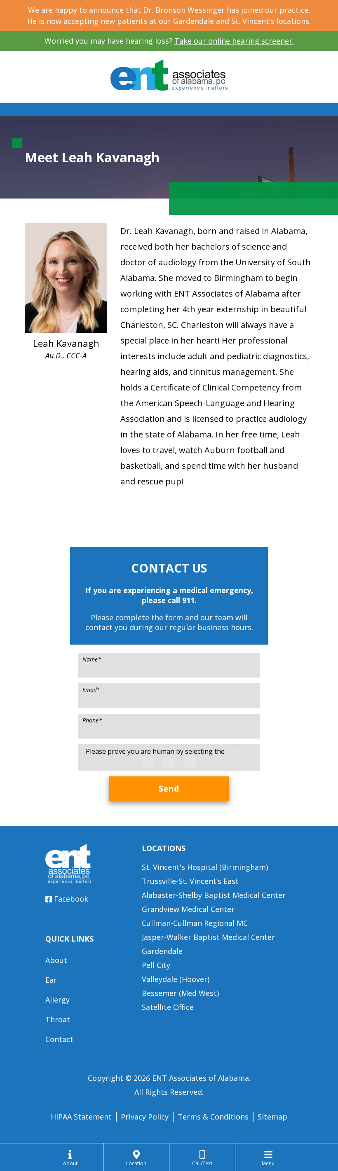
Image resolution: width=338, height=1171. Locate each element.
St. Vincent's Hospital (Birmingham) (205, 867)
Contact (59, 1039)
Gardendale (162, 951)
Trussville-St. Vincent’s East (190, 881)
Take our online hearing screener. (234, 41)
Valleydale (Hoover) (175, 979)
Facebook (71, 899)
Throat (57, 1019)
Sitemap (272, 1117)
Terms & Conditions (213, 1117)
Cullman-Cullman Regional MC (195, 923)
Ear (51, 980)
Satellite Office (168, 1007)
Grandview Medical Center (188, 909)
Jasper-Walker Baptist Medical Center (208, 937)
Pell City (156, 965)
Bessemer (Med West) (180, 993)
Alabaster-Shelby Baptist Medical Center (214, 895)
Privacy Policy (145, 1117)
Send (169, 788)
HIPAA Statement (81, 1117)
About (56, 960)
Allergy (57, 1000)
